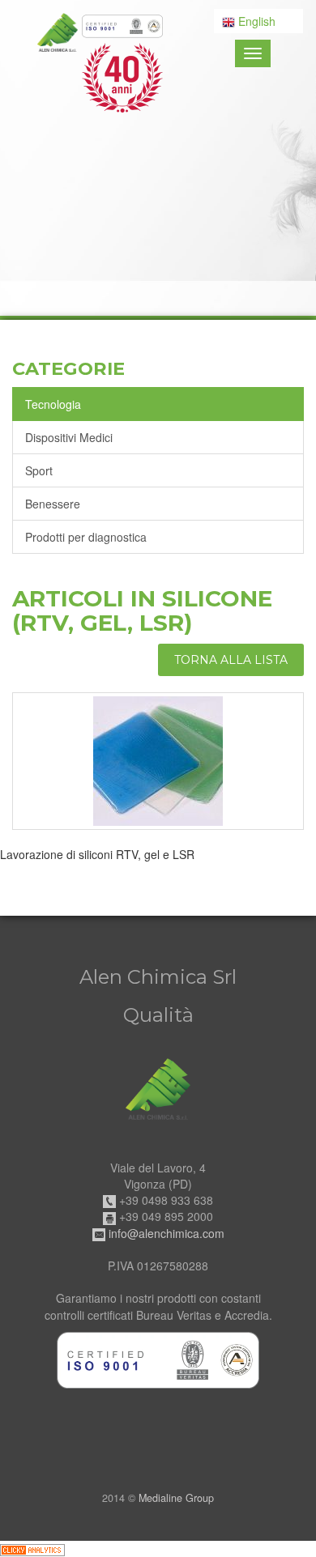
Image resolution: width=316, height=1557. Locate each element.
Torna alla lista (231, 660)
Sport (39, 470)
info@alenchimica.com (166, 1233)
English (255, 21)
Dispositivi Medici (69, 437)
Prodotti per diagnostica (86, 537)
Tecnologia (53, 404)
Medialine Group (176, 1498)
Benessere (52, 504)
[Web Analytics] (32, 1549)
